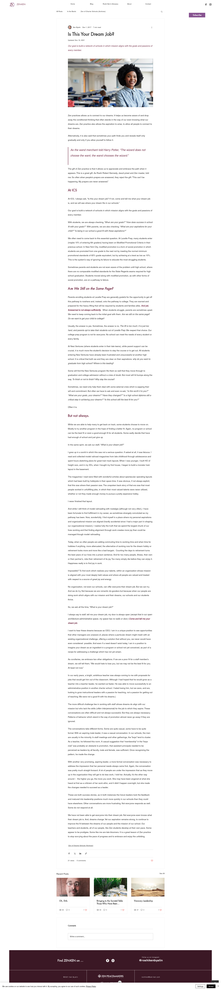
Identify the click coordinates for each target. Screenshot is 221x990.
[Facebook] (206, 4)
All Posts (59, 11)
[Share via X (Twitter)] (75, 853)
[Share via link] (86, 853)
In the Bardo (71, 11)
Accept (211, 986)
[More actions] (151, 27)
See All (162, 873)
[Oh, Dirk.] (73, 887)
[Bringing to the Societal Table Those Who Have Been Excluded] (110, 887)
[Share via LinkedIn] (80, 853)
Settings (200, 986)
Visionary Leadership (143, 900)
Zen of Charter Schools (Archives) (93, 11)
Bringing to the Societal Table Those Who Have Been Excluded (110, 902)
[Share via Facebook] (69, 853)
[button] (129, 4)
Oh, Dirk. (63, 900)
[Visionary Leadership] (147, 887)
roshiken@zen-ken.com (151, 977)
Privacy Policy (91, 986)
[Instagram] (210, 4)
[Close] (218, 986)
